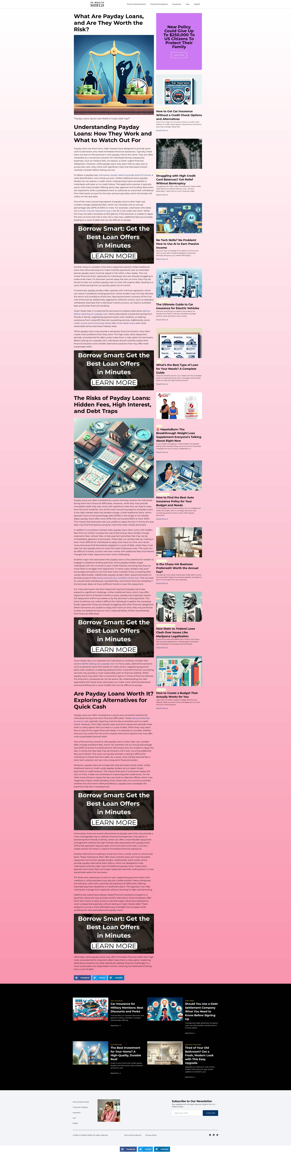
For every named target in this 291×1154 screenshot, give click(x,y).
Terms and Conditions (132, 1135)
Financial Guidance (159, 4)
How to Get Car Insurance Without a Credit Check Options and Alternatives (179, 115)
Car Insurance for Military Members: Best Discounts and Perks (127, 1007)
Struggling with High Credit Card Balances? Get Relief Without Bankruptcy (176, 179)
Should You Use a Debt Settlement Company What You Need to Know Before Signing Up (201, 1011)
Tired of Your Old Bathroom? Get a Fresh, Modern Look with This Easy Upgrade (199, 1055)
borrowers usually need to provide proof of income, (125, 175)
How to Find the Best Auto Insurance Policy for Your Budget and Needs (175, 501)
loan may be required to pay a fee (99, 211)
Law (187, 4)
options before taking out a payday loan (94, 664)
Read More (161, 130)
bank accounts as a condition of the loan (118, 578)
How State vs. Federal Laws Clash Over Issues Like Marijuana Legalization (175, 632)
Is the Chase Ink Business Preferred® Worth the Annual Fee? (177, 568)
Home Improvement (136, 4)
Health (197, 4)
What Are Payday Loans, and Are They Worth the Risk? (109, 23)
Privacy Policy (151, 1135)
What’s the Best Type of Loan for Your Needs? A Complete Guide (177, 368)
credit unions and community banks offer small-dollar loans (104, 323)
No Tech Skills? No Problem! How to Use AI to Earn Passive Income (177, 243)
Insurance (176, 4)
